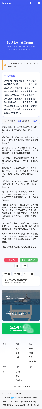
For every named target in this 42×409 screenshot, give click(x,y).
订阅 (5, 402)
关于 (16, 402)
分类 (17, 357)
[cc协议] (33, 405)
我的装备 (19, 380)
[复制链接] (25, 266)
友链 (4, 372)
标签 (17, 353)
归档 (17, 349)
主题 (10, 402)
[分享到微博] (17, 266)
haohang (18, 393)
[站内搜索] (34, 3)
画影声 (31, 357)
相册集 (31, 353)
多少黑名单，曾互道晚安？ (13, 282)
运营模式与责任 (29, 260)
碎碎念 (31, 349)
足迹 (17, 376)
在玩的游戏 (33, 361)
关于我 (18, 372)
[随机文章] (30, 3)
